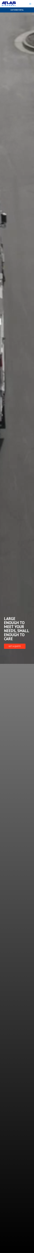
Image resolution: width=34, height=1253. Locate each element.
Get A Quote (15, 646)
